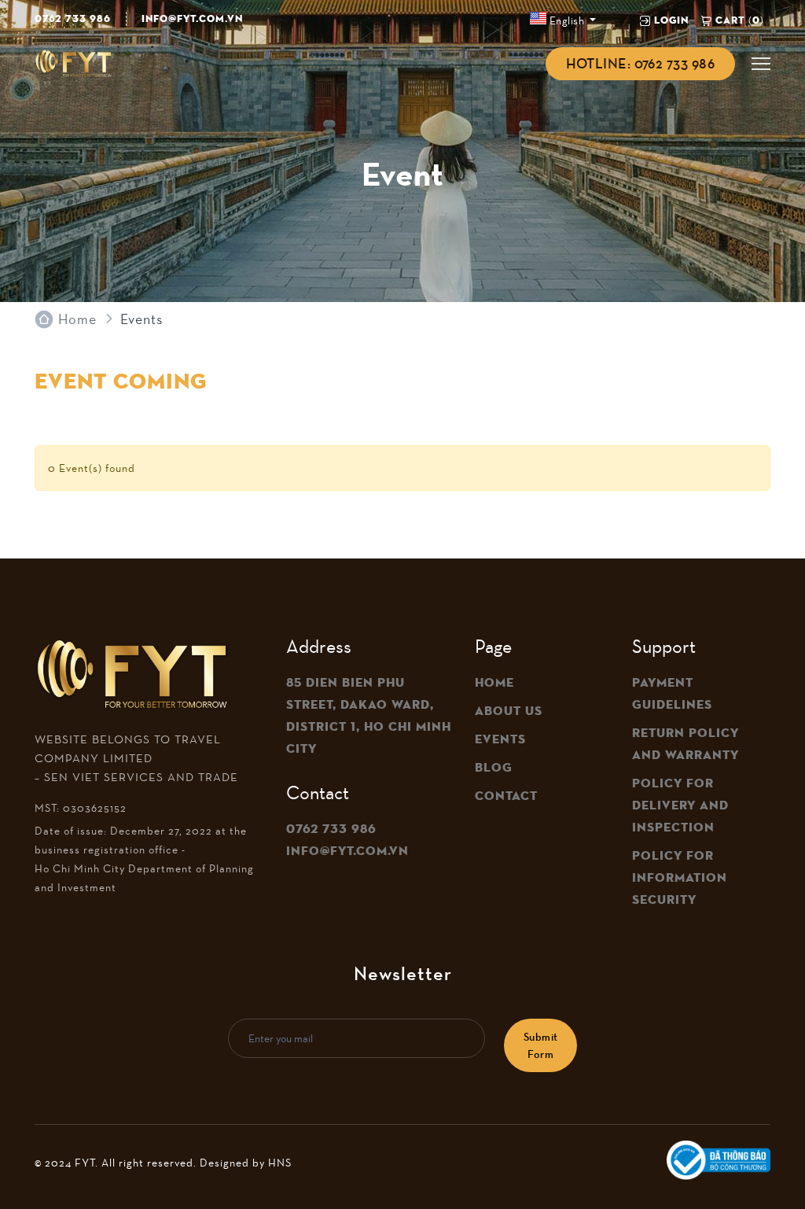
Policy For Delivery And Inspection (680, 805)
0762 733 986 (73, 18)
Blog (494, 768)
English (566, 20)
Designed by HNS (246, 1163)
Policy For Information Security (679, 878)
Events (500, 739)
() (739, 20)
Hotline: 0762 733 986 (640, 63)
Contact (506, 796)
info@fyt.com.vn (192, 18)
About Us (508, 711)
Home (77, 319)
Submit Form (541, 1045)
